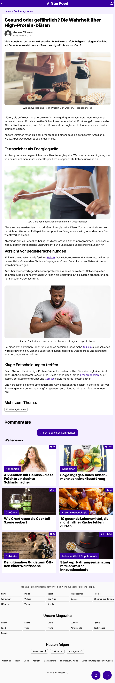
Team (17, 661)
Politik (27, 594)
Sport (50, 594)
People (97, 594)
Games (74, 599)
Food (3, 628)
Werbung (6, 661)
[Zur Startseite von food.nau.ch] (57, 3)
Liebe (50, 622)
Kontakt (36, 661)
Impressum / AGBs (69, 661)
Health (4, 622)
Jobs (26, 661)
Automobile (76, 628)
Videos (27, 599)
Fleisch (51, 257)
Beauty (4, 633)
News (3, 594)
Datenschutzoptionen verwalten (97, 661)
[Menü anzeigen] (112, 3)
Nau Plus (52, 599)
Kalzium (87, 346)
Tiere (26, 628)
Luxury (74, 622)
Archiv (51, 604)
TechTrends (99, 628)
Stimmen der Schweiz (104, 599)
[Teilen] (95, 675)
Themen (28, 604)
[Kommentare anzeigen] (107, 675)
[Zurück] (2, 3)
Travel (50, 628)
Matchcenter (77, 594)
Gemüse (50, 378)
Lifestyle (5, 604)
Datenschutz (50, 661)
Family (97, 622)
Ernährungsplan (89, 374)
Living (27, 622)
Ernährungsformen (24, 11)
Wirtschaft (6, 599)
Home (7, 11)
